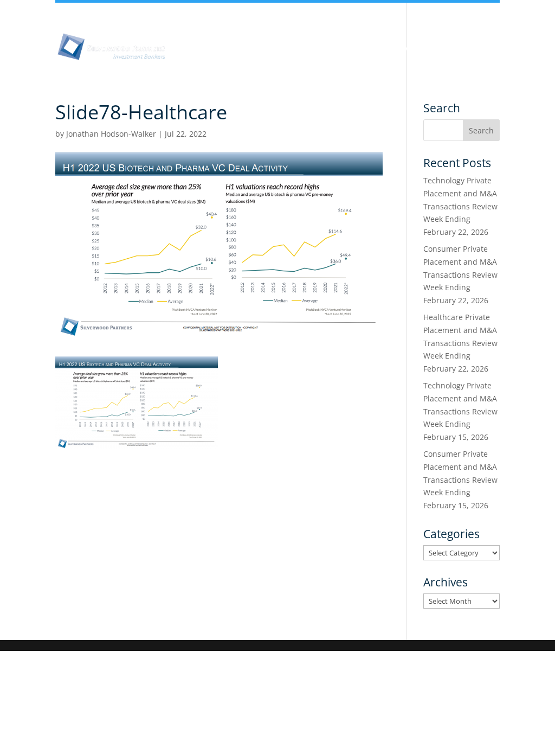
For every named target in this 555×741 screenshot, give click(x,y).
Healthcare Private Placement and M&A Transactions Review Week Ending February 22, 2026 (460, 343)
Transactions (257, 60)
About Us (196, 47)
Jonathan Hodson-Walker (111, 134)
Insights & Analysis (272, 47)
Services (194, 60)
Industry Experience (414, 47)
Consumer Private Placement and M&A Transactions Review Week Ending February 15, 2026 (460, 479)
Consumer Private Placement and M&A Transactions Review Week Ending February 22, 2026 (460, 274)
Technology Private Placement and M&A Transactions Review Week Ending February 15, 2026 (460, 411)
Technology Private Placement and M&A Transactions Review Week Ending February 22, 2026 (460, 206)
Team (342, 47)
